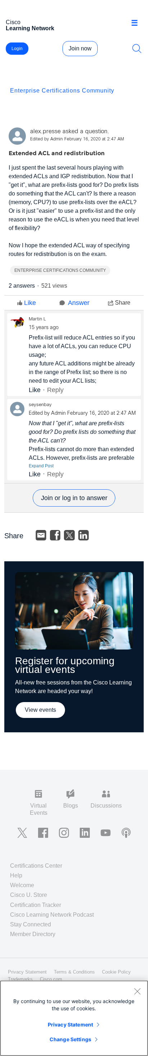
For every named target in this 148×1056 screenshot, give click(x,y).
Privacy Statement (70, 1024)
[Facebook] (55, 535)
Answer (78, 302)
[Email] (41, 535)
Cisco (30, 25)
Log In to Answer (74, 498)
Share (122, 303)
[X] (69, 535)
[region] (74, 1018)
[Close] (137, 991)
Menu (137, 23)
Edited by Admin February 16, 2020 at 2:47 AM (77, 139)
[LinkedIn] (83, 535)
